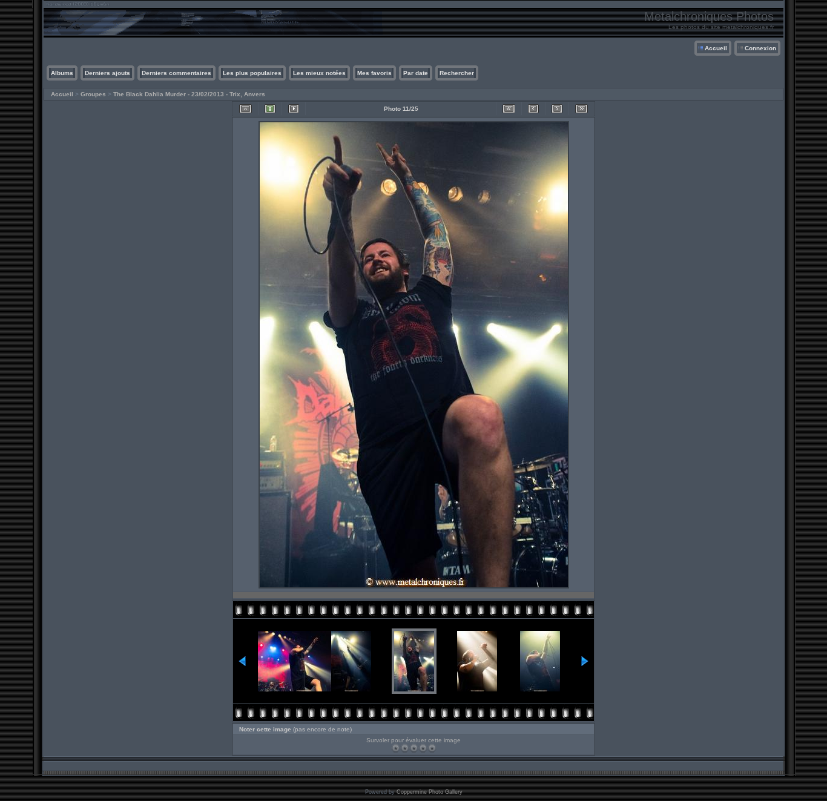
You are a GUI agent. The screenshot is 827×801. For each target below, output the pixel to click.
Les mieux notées (319, 73)
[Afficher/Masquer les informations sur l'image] (270, 108)
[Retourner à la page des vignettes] (245, 108)
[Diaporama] (293, 108)
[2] (404, 748)
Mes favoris (374, 73)
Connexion (760, 48)
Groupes (93, 94)
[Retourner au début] (508, 108)
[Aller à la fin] (581, 108)
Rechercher (457, 73)
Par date (415, 73)
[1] (395, 748)
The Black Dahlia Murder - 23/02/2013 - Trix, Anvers (189, 94)
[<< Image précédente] (533, 108)
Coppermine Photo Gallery (430, 792)
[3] (413, 748)
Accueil (716, 48)
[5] (432, 748)
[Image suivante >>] (556, 108)
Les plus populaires (252, 73)
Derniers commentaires (176, 73)
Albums (62, 73)
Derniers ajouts (107, 73)
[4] (422, 748)
